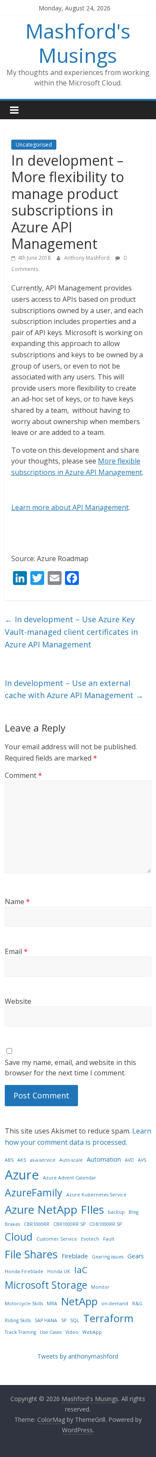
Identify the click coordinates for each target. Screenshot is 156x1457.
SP (63, 1320)
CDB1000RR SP (105, 1224)
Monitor (100, 1287)
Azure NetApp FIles (54, 1209)
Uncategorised (34, 144)
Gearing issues (108, 1257)
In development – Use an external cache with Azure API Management (74, 689)
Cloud (18, 1236)
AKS (21, 1160)
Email (16, 951)
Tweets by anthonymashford (77, 1356)
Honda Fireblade (24, 1271)
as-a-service (42, 1160)
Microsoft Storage (46, 1285)
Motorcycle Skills (24, 1303)
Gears (135, 1256)
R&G (137, 1303)
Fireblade (75, 1256)
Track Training (20, 1332)
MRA (52, 1303)
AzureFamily (33, 1192)
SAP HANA (46, 1320)
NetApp (79, 1301)
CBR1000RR (36, 1224)
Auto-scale (71, 1160)
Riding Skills (18, 1320)
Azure (22, 1174)
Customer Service (56, 1239)
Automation (104, 1159)
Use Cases (51, 1332)
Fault (108, 1239)
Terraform (108, 1318)
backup (116, 1212)
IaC (81, 1270)
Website (18, 1001)
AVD (129, 1160)
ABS (9, 1160)
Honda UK (58, 1271)
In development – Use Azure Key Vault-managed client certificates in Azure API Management (71, 632)
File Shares (31, 1254)
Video (71, 1332)
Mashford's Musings (78, 42)
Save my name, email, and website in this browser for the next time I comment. (70, 1068)
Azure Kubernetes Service (96, 1195)
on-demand (114, 1303)
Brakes (12, 1224)
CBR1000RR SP (69, 1224)
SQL (74, 1320)
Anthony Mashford (87, 257)
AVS (142, 1160)
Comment (23, 775)
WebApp (92, 1332)
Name (17, 901)
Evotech (90, 1239)
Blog (133, 1212)
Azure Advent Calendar (69, 1178)
